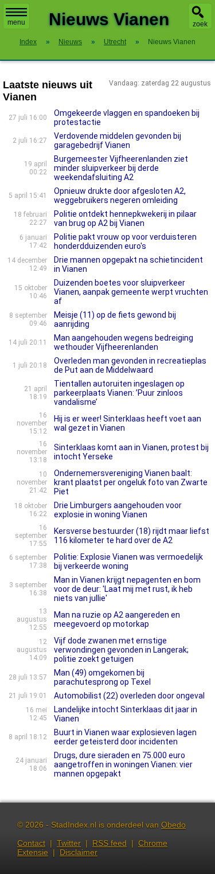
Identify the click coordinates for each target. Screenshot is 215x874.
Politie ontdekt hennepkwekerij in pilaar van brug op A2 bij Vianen (125, 218)
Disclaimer (78, 852)
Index (28, 42)
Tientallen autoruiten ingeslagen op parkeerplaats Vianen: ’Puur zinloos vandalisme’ (119, 393)
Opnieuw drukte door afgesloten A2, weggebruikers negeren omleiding (120, 195)
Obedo (173, 824)
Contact (31, 843)
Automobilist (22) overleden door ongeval (129, 695)
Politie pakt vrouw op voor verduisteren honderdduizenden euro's (125, 241)
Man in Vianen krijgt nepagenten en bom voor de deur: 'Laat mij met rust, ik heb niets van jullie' (127, 589)
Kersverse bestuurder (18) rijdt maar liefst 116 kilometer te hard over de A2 (131, 535)
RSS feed (109, 843)
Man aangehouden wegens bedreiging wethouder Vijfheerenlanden (123, 342)
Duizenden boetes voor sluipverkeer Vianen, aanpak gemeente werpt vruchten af (131, 292)
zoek (200, 24)
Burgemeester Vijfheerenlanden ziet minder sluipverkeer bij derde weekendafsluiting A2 (121, 168)
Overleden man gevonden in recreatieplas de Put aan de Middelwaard (130, 365)
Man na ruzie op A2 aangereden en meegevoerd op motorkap (117, 619)
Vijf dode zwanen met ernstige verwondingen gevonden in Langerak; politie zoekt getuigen (121, 650)
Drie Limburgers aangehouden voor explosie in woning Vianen (118, 510)
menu (16, 22)
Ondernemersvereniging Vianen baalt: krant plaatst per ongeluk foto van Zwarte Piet (131, 482)
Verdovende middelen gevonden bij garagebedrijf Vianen (117, 140)
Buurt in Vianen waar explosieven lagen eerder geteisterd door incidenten (125, 737)
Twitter (69, 843)
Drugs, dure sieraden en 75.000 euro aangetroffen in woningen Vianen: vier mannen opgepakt (123, 764)
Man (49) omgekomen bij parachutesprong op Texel (102, 677)
